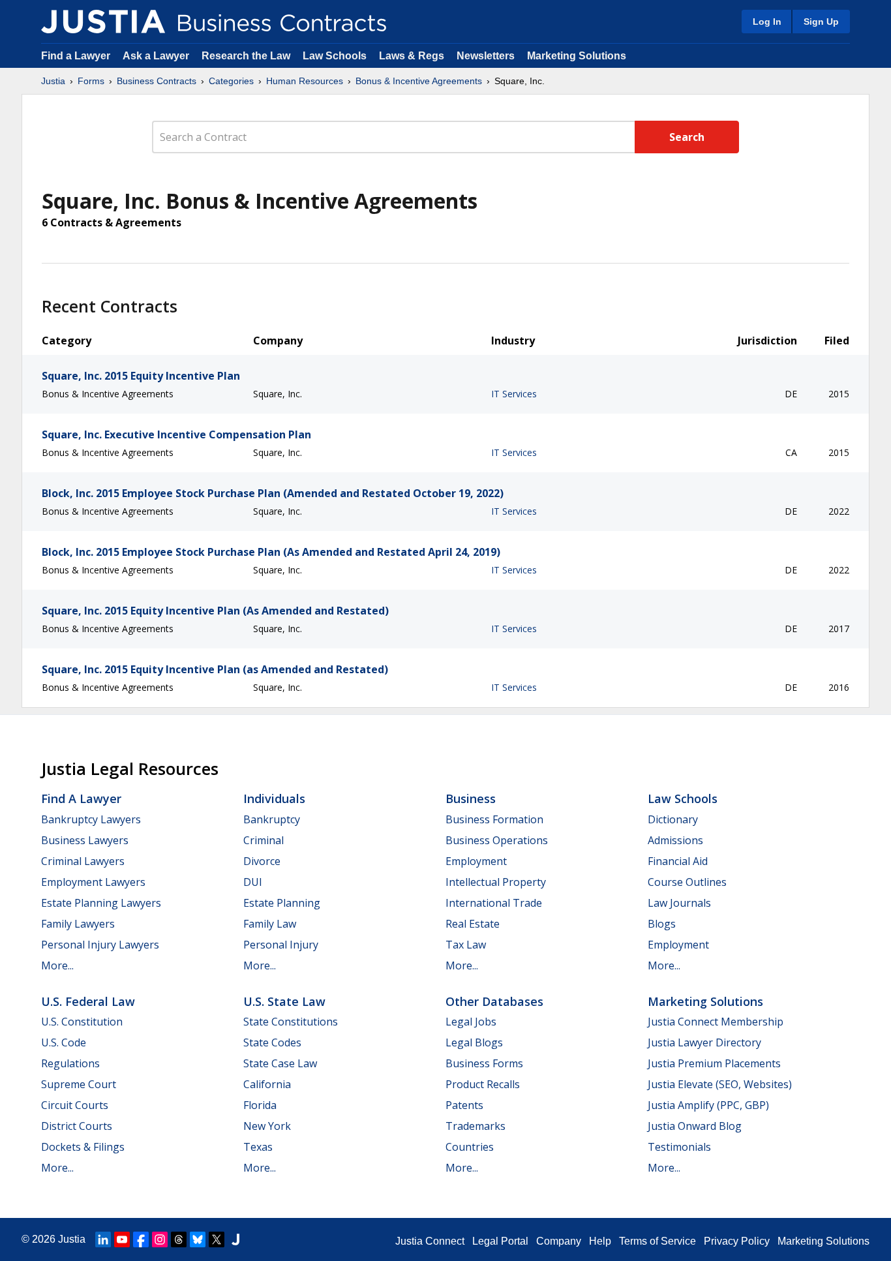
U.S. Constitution (82, 1021)
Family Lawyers (78, 924)
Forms (91, 81)
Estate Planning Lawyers (101, 903)
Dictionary (673, 819)
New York (267, 1126)
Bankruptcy (271, 819)
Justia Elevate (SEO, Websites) (720, 1084)
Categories (231, 81)
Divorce (261, 861)
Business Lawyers (84, 840)
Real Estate (473, 924)
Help (600, 1241)
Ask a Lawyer (157, 55)
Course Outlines (687, 882)
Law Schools (335, 55)
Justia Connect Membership (715, 1021)
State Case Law (280, 1063)
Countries (470, 1147)
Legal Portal (500, 1241)
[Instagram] (160, 1239)
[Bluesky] (197, 1239)
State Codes (272, 1042)
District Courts (76, 1126)
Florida (260, 1105)
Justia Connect (429, 1241)
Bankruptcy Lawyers (91, 819)
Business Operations (497, 840)
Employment (476, 861)
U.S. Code (63, 1042)
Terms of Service (657, 1241)
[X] (216, 1239)
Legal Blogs (474, 1042)
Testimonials (679, 1147)
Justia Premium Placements (714, 1063)
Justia (53, 81)
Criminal (263, 840)
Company (558, 1241)
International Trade (494, 903)
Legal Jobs (471, 1021)
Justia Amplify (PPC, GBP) (708, 1105)
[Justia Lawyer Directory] (235, 1239)
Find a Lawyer (75, 55)
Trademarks (476, 1126)
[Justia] (103, 21)
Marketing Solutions (576, 55)
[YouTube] (122, 1239)
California (267, 1084)
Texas (258, 1147)
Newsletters (486, 55)
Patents (464, 1105)
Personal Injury (280, 944)
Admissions (675, 840)
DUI (252, 882)
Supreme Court (78, 1084)
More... (57, 965)
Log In (767, 21)
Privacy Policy (737, 1241)
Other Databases (494, 1001)
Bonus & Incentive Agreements (418, 81)
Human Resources (304, 81)
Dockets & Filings (83, 1147)
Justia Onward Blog (695, 1126)
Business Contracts (156, 81)
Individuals (274, 798)
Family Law (269, 924)
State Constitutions (290, 1021)
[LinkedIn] (103, 1239)
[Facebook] (141, 1239)
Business (471, 798)
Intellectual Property (496, 882)
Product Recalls (483, 1084)
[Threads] (179, 1239)
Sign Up (821, 21)
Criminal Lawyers (83, 861)
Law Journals (679, 903)
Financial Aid (678, 861)
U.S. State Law (284, 1001)
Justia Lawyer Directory (704, 1042)
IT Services (514, 393)
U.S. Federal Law (88, 1001)
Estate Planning (281, 903)
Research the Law (246, 55)
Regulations (70, 1063)
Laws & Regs (411, 55)
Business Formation (494, 819)
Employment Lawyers (93, 882)
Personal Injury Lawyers (100, 944)
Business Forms (484, 1063)
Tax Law (466, 944)
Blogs (662, 924)
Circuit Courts (74, 1105)
